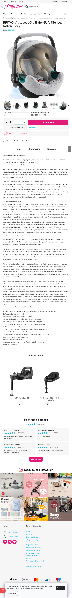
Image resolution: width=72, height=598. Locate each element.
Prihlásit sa (31, 128)
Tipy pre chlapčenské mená (35, 563)
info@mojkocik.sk (13, 531)
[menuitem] (4, 14)
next (66, 388)
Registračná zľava (31, 544)
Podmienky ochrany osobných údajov (32, 553)
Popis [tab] (18, 148)
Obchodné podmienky (33, 550)
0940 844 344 (12, 535)
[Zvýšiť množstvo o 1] (23, 122)
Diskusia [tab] (51, 148)
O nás (4, 1)
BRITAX (10, 30)
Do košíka (48, 123)
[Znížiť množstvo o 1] (14, 122)
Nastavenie (12, 593)
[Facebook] (4, 541)
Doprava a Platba (31, 536)
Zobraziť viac (35, 459)
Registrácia (63, 1)
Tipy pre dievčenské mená (34, 560)
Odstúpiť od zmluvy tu (33, 566)
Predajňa (12, 1)
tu (41, 589)
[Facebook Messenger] (14, 541)
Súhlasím (60, 588)
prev (3, 388)
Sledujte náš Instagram (38, 470)
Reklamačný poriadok (33, 547)
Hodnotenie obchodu (35, 419)
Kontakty (29, 557)
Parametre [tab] (33, 148)
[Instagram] (9, 541)
